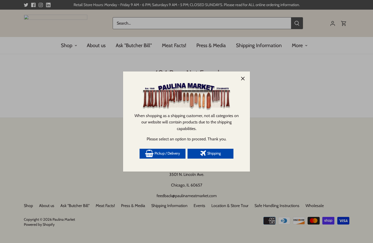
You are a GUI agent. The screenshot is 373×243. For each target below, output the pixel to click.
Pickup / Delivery (167, 153)
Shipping (214, 153)
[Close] (242, 78)
